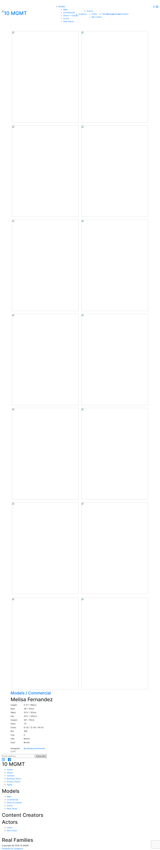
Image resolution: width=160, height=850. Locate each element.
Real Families (17, 840)
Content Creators (22, 815)
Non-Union (12, 830)
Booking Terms (14, 778)
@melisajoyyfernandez (34, 748)
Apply (9, 784)
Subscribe (40, 756)
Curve (9, 805)
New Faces (12, 808)
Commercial (31, 693)
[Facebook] (9, 759)
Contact (10, 775)
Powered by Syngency (12, 848)
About (10, 772)
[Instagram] (157, 6)
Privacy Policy (13, 781)
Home (9, 769)
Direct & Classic (14, 802)
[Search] (154, 6)
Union (9, 827)
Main (9, 796)
